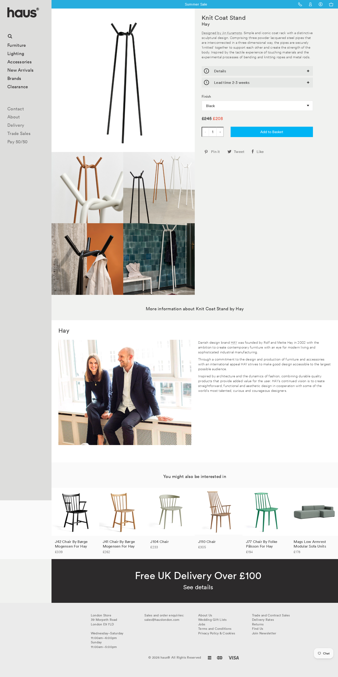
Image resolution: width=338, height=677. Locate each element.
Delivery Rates (263, 620)
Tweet (239, 151)
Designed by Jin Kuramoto (222, 32)
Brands (14, 78)
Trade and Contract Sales (271, 615)
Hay (206, 24)
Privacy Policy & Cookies (216, 633)
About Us (205, 615)
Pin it (215, 151)
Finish (206, 96)
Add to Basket (271, 131)
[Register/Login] (310, 4)
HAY (234, 342)
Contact (15, 108)
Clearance (17, 86)
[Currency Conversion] (320, 4)
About (13, 117)
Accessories (19, 61)
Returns (258, 624)
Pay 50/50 (17, 141)
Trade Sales (19, 133)
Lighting (15, 53)
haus (9, 23)
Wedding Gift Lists (212, 620)
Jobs (201, 624)
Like (260, 151)
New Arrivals (20, 70)
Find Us (257, 629)
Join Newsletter (264, 633)
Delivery (15, 125)
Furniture (16, 45)
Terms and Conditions (214, 629)
